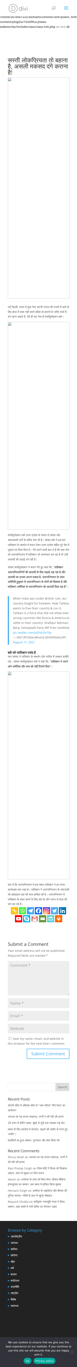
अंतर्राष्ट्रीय (16, 1236)
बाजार (14, 1274)
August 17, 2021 (24, 642)
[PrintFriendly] (50, 918)
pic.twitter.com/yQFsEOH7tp (32, 633)
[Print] (58, 918)
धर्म (12, 1268)
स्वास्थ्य (14, 1306)
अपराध (14, 1243)
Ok (27, 1360)
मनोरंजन (15, 1281)
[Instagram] (46, 910)
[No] (72, 1352)
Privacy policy (45, 1360)
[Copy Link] (14, 910)
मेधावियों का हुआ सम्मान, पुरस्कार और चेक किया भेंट (34, 1140)
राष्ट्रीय (14, 1293)
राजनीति (15, 1287)
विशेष (13, 1299)
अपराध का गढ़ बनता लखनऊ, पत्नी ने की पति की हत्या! (36, 1116)
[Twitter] (54, 910)
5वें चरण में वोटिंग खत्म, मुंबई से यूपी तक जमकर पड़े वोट (36, 1123)
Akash (12, 1179)
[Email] (42, 918)
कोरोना (14, 1255)
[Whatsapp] (22, 910)
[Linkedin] (62, 910)
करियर (14, 1249)
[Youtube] (18, 918)
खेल (13, 1261)
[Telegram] (30, 910)
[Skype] (26, 918)
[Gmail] (34, 918)
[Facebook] (38, 910)
